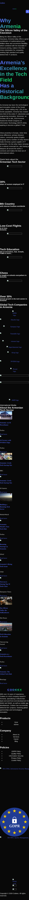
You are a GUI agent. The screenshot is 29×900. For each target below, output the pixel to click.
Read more (3, 434)
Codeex (2, 3)
